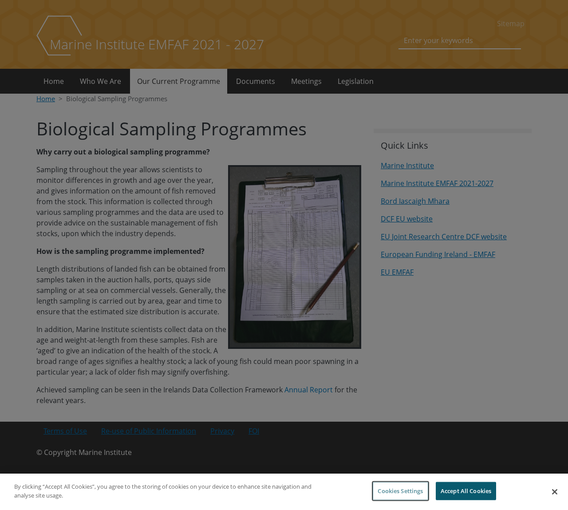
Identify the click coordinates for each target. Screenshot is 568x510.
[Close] (554, 492)
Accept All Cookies (466, 491)
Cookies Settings (400, 491)
